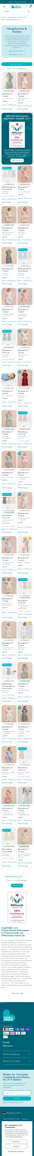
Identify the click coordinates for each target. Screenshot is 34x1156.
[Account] (26, 7)
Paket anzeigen (6, 202)
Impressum (25, 1119)
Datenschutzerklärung (14, 1102)
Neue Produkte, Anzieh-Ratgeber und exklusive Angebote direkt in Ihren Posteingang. (14, 1085)
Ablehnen (16, 1146)
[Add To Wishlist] (14, 109)
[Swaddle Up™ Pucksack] (9, 80)
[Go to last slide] (2, 1)
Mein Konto (8, 1046)
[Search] (28, 12)
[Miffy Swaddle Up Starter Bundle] (9, 174)
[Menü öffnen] (4, 6)
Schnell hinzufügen (6, 109)
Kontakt (6, 1042)
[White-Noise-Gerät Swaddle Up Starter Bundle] (9, 670)
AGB (4, 1102)
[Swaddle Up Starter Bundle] (9, 836)
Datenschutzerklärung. (16, 1137)
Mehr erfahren (16, 160)
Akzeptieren (16, 1142)
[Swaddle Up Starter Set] (9, 337)
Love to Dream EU (9, 1119)
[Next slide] (31, 1)
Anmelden (17, 1098)
